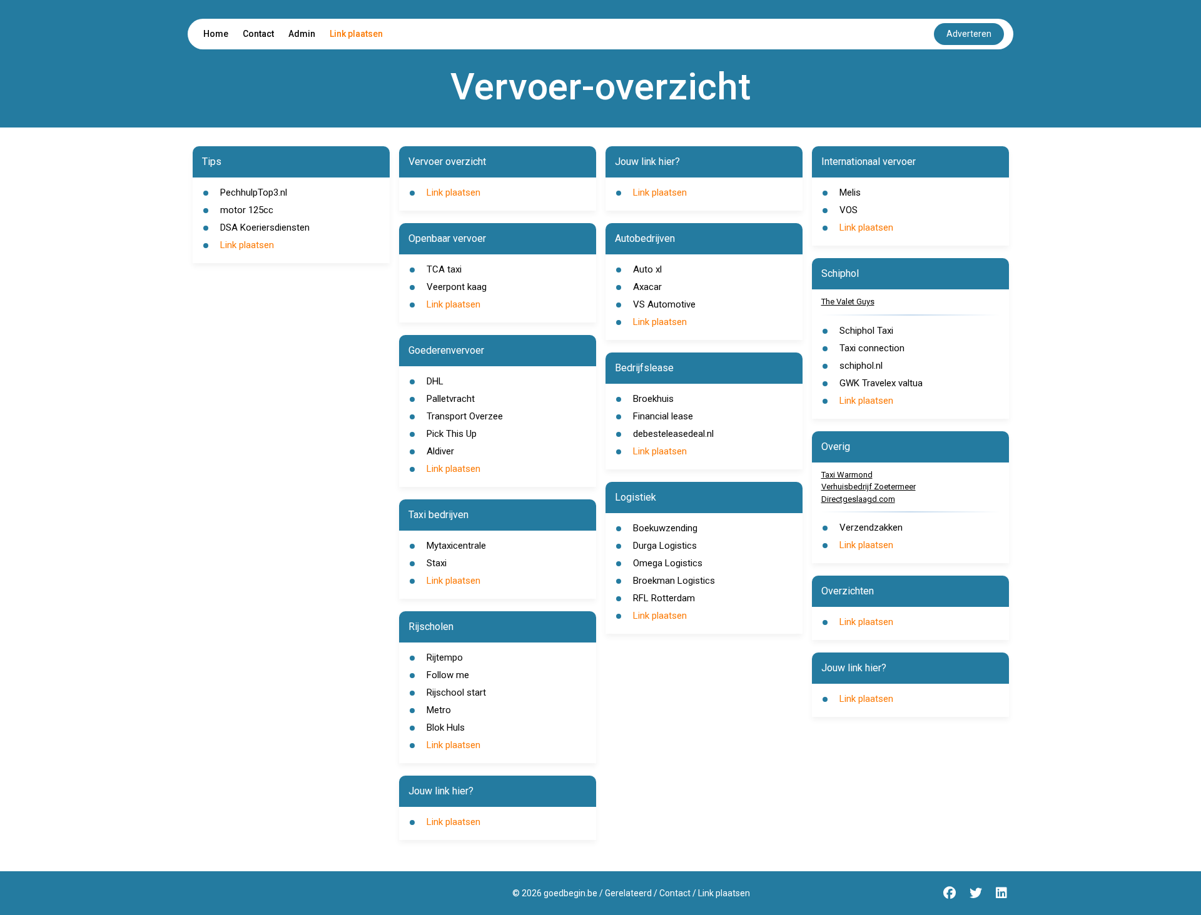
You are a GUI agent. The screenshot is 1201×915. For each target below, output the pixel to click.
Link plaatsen (356, 34)
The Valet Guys (847, 301)
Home (215, 34)
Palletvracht (451, 398)
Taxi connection (872, 348)
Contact (258, 34)
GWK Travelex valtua (881, 383)
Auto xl (647, 269)
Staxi (437, 563)
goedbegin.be (570, 893)
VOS (848, 210)
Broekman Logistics (674, 580)
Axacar (647, 286)
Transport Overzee (465, 416)
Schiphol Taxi (866, 330)
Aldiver (440, 451)
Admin (301, 34)
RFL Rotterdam (664, 598)
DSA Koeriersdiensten (265, 227)
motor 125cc (246, 210)
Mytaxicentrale (456, 545)
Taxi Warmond (847, 474)
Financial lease (663, 416)
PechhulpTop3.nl (253, 192)
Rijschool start (456, 692)
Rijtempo (445, 657)
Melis (850, 192)
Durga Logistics (665, 545)
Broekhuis (653, 398)
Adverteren (968, 34)
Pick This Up (452, 433)
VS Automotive (664, 304)
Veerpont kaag (457, 286)
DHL (435, 381)
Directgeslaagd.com (858, 499)
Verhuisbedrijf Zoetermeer (868, 486)
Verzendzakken (871, 527)
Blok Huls (446, 727)
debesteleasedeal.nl (673, 433)
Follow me (448, 675)
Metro (439, 710)
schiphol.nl (861, 365)
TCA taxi (444, 269)
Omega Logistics (667, 563)
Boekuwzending (665, 528)
